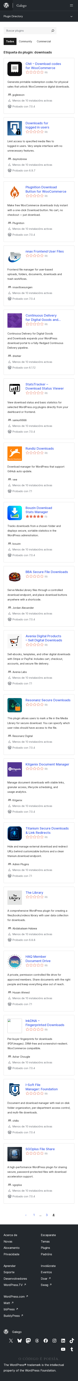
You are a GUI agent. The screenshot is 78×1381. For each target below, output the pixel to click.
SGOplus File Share (40, 1149)
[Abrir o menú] (72, 5)
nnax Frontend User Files (45, 251)
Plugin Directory (13, 16)
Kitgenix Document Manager (47, 764)
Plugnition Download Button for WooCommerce (46, 189)
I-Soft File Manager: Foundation (42, 1087)
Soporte (9, 1272)
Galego (17, 1332)
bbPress (11, 1309)
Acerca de (10, 1235)
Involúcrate (48, 1266)
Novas (8, 1241)
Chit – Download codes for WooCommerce (43, 66)
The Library (34, 892)
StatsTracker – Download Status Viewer (45, 386)
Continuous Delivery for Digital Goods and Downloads (42, 318)
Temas (45, 1241)
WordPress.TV (15, 1285)
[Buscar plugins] (52, 30)
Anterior (26, 1215)
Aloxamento (12, 1248)
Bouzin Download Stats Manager (39, 510)
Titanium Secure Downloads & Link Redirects (47, 830)
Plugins (45, 1248)
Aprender (10, 1266)
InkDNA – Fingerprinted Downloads (45, 1023)
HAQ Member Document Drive (38, 959)
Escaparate (48, 1235)
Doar (46, 1278)
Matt (9, 1303)
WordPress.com (16, 1296)
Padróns (46, 1254)
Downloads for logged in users (37, 125)
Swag (46, 1285)
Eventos (46, 1272)
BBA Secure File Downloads (47, 572)
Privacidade (11, 1254)
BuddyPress (13, 1316)
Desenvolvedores (15, 1278)
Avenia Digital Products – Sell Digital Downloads (44, 638)
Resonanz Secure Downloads (48, 700)
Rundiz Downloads (40, 448)
